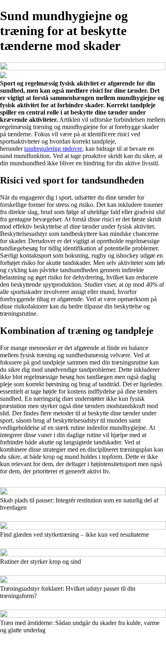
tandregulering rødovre (53, 148)
